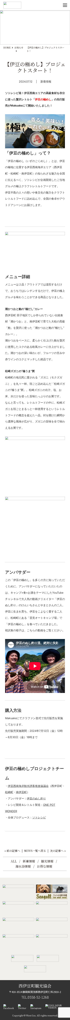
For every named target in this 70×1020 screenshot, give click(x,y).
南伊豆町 (21, 792)
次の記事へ (57, 851)
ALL (14, 861)
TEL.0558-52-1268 (35, 997)
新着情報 (45, 81)
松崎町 (9, 792)
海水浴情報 (23, 866)
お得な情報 (44, 866)
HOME (7, 47)
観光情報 (47, 861)
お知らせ (18, 47)
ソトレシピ (39, 817)
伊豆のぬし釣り (36, 798)
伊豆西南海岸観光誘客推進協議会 (28, 786)
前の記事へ (13, 851)
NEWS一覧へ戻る (35, 851)
